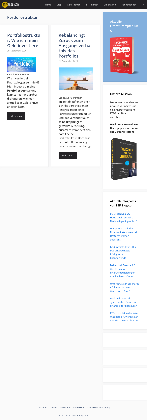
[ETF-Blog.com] (11, 4)
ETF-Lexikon (110, 4)
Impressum (79, 407)
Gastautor (42, 407)
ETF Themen (92, 4)
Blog (59, 4)
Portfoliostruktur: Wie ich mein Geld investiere (23, 40)
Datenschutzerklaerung (98, 407)
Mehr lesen (16, 116)
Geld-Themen (73, 4)
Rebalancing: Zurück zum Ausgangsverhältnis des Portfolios (75, 45)
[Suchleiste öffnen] (143, 4)
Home (48, 4)
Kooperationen (129, 4)
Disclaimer (65, 407)
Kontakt (53, 407)
